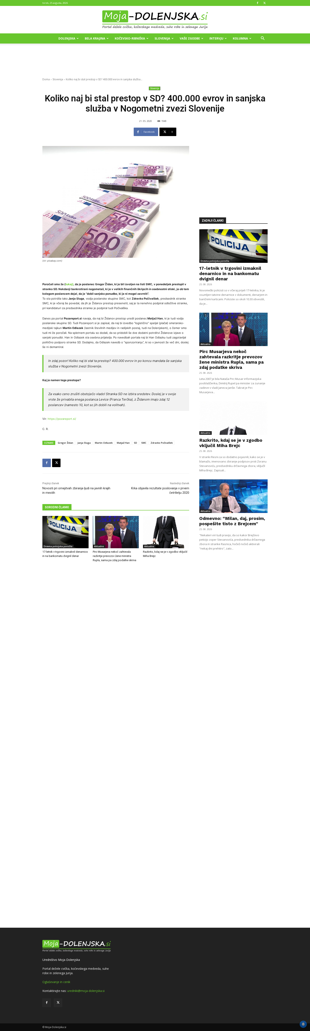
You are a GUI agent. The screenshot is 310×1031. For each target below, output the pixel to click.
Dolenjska (66, 38)
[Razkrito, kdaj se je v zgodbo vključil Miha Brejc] (166, 532)
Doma (46, 79)
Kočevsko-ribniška (130, 38)
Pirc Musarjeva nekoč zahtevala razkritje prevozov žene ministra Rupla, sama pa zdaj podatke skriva (114, 556)
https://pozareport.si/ (62, 418)
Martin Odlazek (104, 442)
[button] (262, 39)
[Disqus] (115, 745)
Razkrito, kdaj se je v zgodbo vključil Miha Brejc (230, 443)
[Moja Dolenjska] (155, 19)
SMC (143, 442)
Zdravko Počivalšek (162, 442)
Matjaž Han (123, 442)
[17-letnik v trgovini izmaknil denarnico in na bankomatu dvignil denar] (65, 532)
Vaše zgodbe (190, 38)
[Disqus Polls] (115, 635)
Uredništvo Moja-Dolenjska (61, 960)
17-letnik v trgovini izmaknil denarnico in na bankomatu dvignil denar (230, 273)
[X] (264, 3)
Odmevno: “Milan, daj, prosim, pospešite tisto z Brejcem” (232, 521)
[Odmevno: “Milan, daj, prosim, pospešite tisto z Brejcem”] (233, 496)
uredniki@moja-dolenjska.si (86, 991)
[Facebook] (257, 3)
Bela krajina (95, 38)
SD (135, 442)
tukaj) (69, 284)
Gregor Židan (65, 442)
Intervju (216, 38)
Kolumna (240, 38)
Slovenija (162, 38)
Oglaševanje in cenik (56, 982)
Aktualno (99, 546)
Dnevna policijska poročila (58, 546)
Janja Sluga (84, 442)
